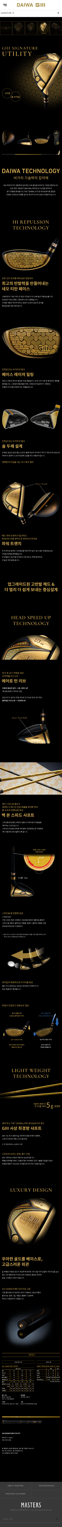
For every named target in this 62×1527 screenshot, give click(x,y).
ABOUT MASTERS (15, 1486)
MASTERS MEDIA (46, 1486)
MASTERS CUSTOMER (15, 1494)
